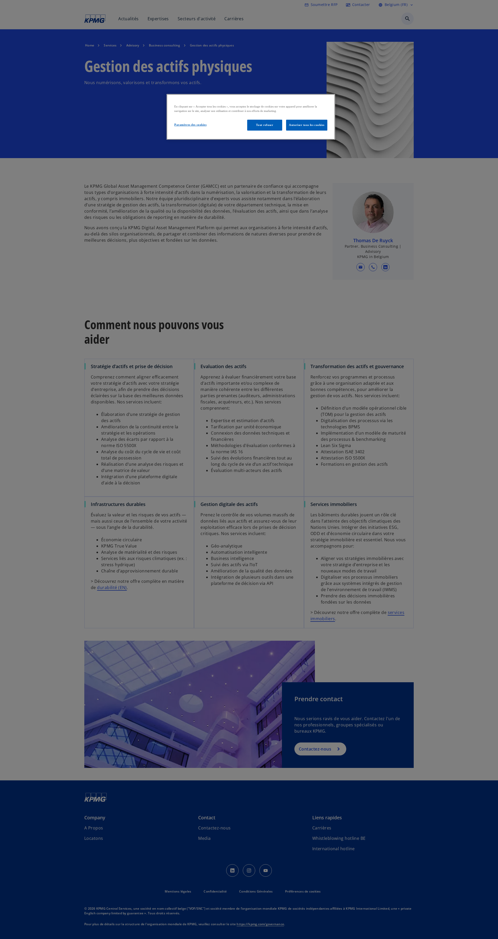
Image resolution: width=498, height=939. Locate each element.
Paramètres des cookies (190, 124)
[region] (251, 117)
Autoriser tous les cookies (306, 124)
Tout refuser (264, 124)
